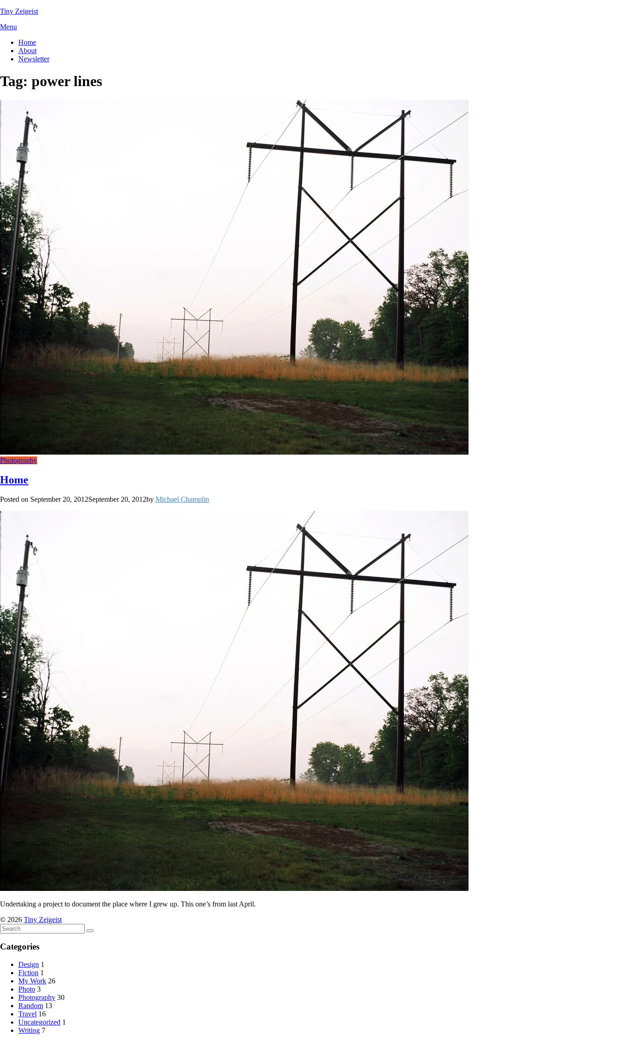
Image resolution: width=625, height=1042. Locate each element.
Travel (27, 1014)
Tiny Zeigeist (19, 11)
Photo (26, 989)
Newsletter (33, 59)
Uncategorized (39, 1022)
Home (27, 42)
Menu (8, 27)
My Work (32, 981)
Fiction (28, 973)
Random (30, 1005)
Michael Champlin (182, 499)
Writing (29, 1030)
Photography (18, 460)
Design (28, 964)
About (27, 50)
